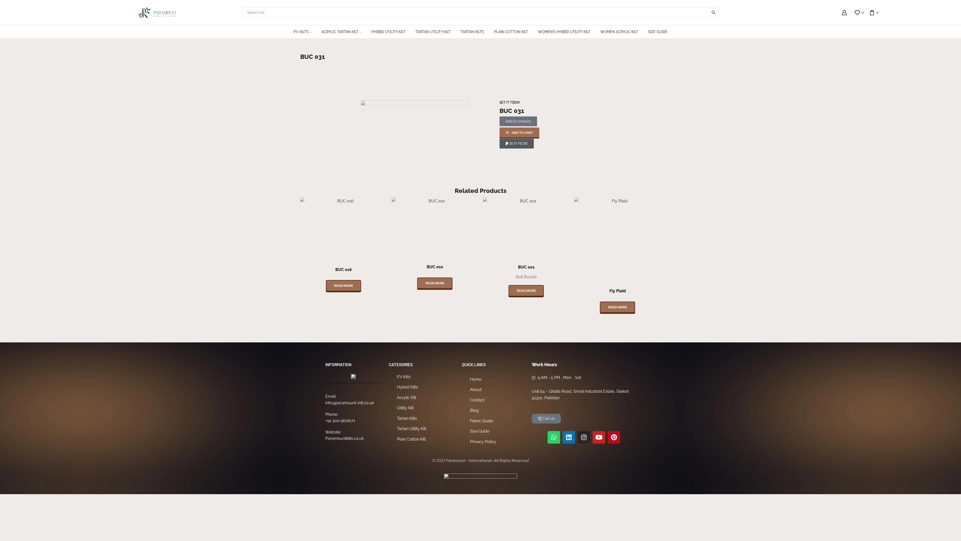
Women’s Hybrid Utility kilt (564, 32)
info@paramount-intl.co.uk (349, 402)
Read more (343, 286)
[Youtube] (599, 437)
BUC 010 (435, 266)
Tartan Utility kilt (432, 32)
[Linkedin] (569, 437)
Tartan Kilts (472, 32)
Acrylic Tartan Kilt (340, 32)
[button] (519, 132)
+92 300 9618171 (340, 420)
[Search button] (713, 13)
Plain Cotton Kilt (511, 32)
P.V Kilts (301, 32)
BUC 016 (343, 269)
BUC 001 (526, 267)
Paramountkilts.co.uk (344, 438)
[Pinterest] (614, 437)
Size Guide (657, 32)
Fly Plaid (617, 291)
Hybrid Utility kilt (388, 32)
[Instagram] (584, 437)
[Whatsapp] (554, 437)
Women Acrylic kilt (619, 32)
